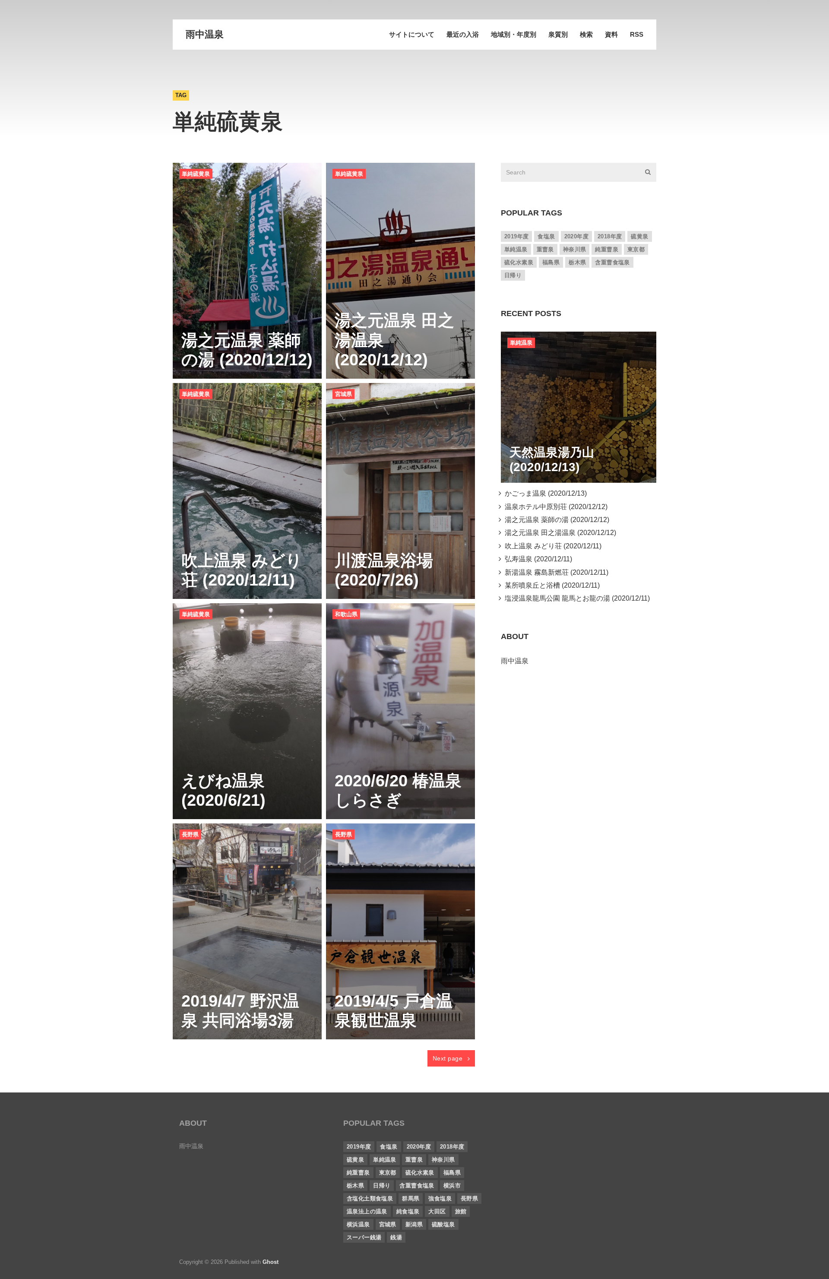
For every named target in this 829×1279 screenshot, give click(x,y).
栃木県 (577, 262)
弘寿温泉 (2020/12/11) (536, 559)
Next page (449, 1058)
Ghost (270, 1262)
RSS (636, 34)
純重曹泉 (606, 249)
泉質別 (558, 34)
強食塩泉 (440, 1198)
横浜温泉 (358, 1224)
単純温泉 (516, 249)
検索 (586, 34)
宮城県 (343, 394)
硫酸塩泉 (443, 1224)
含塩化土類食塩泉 (370, 1198)
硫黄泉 (639, 236)
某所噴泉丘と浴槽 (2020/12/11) (550, 585)
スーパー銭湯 (364, 1237)
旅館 (461, 1211)
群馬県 (410, 1198)
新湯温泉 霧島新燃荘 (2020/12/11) (554, 572)
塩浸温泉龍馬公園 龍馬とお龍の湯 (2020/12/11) (575, 598)
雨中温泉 (205, 34)
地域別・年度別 (513, 34)
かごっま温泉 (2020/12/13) (544, 493)
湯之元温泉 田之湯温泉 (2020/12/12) (558, 532)
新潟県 (414, 1224)
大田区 (437, 1211)
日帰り (513, 275)
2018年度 (610, 236)
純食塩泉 (408, 1211)
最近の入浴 (462, 34)
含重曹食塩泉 (612, 262)
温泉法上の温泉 (367, 1211)
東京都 (636, 249)
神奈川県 (574, 249)
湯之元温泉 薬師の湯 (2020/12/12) (555, 519)
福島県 (551, 262)
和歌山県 (346, 614)
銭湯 (396, 1237)
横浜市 (452, 1185)
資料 (611, 34)
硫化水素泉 (518, 262)
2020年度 (576, 236)
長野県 (190, 834)
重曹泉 (545, 249)
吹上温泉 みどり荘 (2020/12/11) (551, 546)
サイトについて (411, 34)
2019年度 (516, 236)
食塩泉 (546, 236)
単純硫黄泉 (196, 174)
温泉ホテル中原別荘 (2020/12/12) (554, 506)
